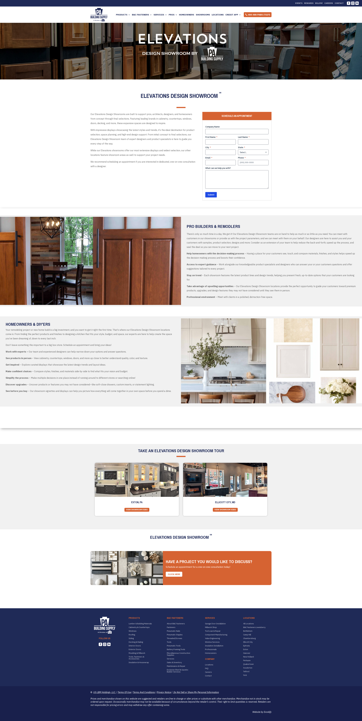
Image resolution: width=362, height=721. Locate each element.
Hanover (246, 653)
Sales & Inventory (174, 663)
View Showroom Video (137, 510)
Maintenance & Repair (176, 666)
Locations (218, 15)
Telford (246, 672)
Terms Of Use (124, 692)
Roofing (132, 635)
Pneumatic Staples (175, 635)
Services (159, 15)
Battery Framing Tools (176, 649)
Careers (328, 3)
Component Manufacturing (216, 635)
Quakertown (248, 664)
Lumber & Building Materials (140, 624)
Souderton (247, 668)
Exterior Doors (135, 649)
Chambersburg (249, 638)
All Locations (248, 624)
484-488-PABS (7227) (259, 14)
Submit (211, 194)
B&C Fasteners (140, 15)
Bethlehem (247, 631)
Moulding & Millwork (137, 653)
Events (298, 3)
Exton (245, 649)
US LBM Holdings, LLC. (104, 692)
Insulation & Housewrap (139, 663)
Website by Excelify (262, 712)
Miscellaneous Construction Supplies (178, 654)
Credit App (231, 15)
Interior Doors (135, 646)
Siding (131, 638)
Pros (171, 15)
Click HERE (174, 574)
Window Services (212, 642)
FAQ (206, 668)
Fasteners (171, 627)
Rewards (308, 3)
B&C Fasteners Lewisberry (254, 627)
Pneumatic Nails (173, 631)
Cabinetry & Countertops (139, 627)
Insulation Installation (214, 646)
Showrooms (203, 15)
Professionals (211, 649)
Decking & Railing (136, 642)
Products (121, 15)
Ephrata (246, 646)
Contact (339, 3)
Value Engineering (212, 638)
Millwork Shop (211, 627)
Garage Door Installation (215, 624)
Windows (132, 631)
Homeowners (186, 15)
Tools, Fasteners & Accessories (136, 658)
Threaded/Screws (174, 638)
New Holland (248, 657)
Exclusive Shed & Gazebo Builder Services (177, 671)
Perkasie (247, 661)
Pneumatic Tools (174, 646)
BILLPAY (319, 3)
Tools (169, 642)
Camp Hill (247, 635)
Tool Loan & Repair (213, 631)
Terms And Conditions (144, 692)
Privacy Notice (164, 692)
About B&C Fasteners (176, 624)
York (245, 675)
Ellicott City (248, 642)
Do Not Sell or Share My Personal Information (196, 692)
